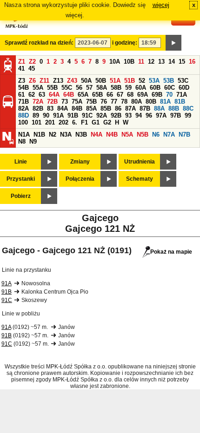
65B (97, 94)
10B (129, 61)
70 (169, 94)
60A (140, 87)
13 (161, 61)
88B (173, 108)
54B (23, 87)
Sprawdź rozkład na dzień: (39, 42)
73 (64, 101)
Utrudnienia (139, 161)
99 (188, 115)
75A (77, 101)
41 (21, 68)
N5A (127, 134)
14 (171, 61)
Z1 (21, 61)
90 (46, 115)
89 (36, 115)
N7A (169, 134)
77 (114, 101)
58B (116, 87)
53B (168, 80)
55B (52, 87)
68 (130, 94)
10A (114, 61)
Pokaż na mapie (171, 252)
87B (145, 108)
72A (38, 101)
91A (58, 115)
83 (50, 108)
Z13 (58, 80)
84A (62, 108)
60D (184, 87)
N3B (81, 134)
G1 (96, 122)
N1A (24, 134)
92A (101, 115)
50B (100, 80)
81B (179, 101)
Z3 (21, 80)
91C (87, 115)
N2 (52, 134)
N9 (33, 141)
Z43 (72, 80)
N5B (142, 134)
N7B (184, 134)
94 (138, 115)
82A (23, 108)
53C (183, 80)
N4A (96, 134)
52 (142, 80)
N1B (39, 134)
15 (182, 61)
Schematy (139, 179)
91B (72, 115)
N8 (22, 141)
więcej (161, 4)
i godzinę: (124, 42)
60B (155, 87)
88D (23, 115)
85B (105, 108)
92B (116, 115)
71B (23, 101)
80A (136, 101)
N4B (112, 134)
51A (115, 80)
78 (124, 101)
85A (91, 108)
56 (79, 87)
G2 (107, 122)
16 (192, 61)
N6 (156, 134)
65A (83, 94)
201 (50, 122)
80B (151, 101)
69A (142, 94)
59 (128, 87)
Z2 (32, 61)
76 (103, 101)
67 (120, 94)
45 (31, 68)
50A (86, 80)
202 (63, 122)
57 (89, 87)
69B (157, 94)
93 (128, 115)
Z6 (32, 80)
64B (68, 94)
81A (165, 101)
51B (129, 80)
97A (161, 115)
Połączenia (80, 179)
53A (154, 80)
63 (42, 94)
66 (110, 94)
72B (52, 101)
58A (101, 87)
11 (141, 61)
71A (181, 94)
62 (31, 94)
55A (38, 87)
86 (118, 108)
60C (169, 87)
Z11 (44, 80)
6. (74, 122)
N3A (66, 134)
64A (54, 94)
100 (23, 122)
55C (66, 87)
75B (91, 101)
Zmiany (80, 161)
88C (188, 108)
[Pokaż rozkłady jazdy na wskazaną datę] (173, 43)
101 (36, 122)
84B (77, 108)
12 (151, 61)
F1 (84, 122)
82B (38, 108)
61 (21, 94)
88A (159, 108)
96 (149, 115)
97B (175, 115)
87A (130, 108)
